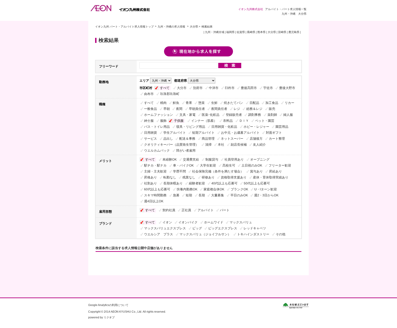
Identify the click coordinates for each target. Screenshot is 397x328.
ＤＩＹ (244, 120)
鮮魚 (176, 103)
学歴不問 (179, 171)
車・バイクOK (183, 165)
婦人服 (288, 115)
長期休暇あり (173, 183)
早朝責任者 (197, 109)
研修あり (208, 177)
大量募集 (217, 195)
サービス (150, 138)
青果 (189, 103)
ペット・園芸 (264, 120)
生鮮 (214, 103)
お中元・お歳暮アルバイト (240, 132)
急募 (176, 195)
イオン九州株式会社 (123, 8)
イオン (167, 222)
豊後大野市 (287, 88)
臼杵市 (230, 88)
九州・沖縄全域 (214, 32)
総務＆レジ (254, 109)
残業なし (188, 177)
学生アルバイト (174, 132)
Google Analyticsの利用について (108, 305)
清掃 (208, 144)
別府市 (198, 88)
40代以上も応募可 (224, 183)
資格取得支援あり (234, 177)
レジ (237, 109)
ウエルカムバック (157, 150)
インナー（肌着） (204, 120)
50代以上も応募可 (257, 183)
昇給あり (275, 171)
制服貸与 (211, 159)
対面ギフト (274, 132)
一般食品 (150, 109)
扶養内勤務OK (187, 189)
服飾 (163, 120)
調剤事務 (254, 115)
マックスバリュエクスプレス (165, 228)
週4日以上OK (153, 201)
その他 (280, 234)
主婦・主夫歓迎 (155, 171)
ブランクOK (239, 189)
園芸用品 (281, 126)
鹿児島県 (293, 32)
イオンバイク (188, 222)
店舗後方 (256, 138)
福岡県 (230, 32)
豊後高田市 (249, 88)
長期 (201, 195)
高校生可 (228, 165)
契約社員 (168, 210)
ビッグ (197, 228)
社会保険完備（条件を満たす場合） (218, 171)
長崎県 (251, 32)
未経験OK (169, 159)
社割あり (150, 183)
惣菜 (201, 103)
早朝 (166, 109)
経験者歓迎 (197, 183)
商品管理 (208, 138)
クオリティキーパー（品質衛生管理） (171, 144)
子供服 (179, 120)
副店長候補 (239, 144)
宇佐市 (268, 88)
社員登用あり (234, 159)
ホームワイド (213, 222)
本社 (221, 144)
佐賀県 (241, 32)
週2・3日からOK (266, 195)
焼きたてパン (233, 103)
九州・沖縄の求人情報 (172, 26)
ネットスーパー (232, 138)
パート (225, 210)
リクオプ (109, 317)
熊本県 (261, 32)
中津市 (213, 88)
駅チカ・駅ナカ (155, 165)
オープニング (259, 159)
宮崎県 (282, 32)
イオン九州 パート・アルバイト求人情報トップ (124, 26)
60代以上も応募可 (157, 189)
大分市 (182, 88)
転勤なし (169, 177)
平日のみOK (239, 195)
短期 (189, 195)
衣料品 (228, 120)
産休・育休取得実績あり (270, 177)
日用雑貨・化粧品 (224, 126)
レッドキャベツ (255, 228)
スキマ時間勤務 (155, 195)
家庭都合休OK (214, 189)
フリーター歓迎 (280, 165)
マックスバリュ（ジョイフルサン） (205, 234)
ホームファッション (158, 115)
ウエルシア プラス (158, 234)
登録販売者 (234, 115)
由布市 (149, 94)
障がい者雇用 (186, 150)
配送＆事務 (187, 138)
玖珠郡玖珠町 (169, 94)
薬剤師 (272, 115)
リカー (289, 103)
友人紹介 (259, 144)
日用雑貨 (150, 132)
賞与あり (256, 171)
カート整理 (277, 138)
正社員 (186, 210)
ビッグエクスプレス (222, 228)
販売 (272, 109)
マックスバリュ (241, 222)
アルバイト (206, 210)
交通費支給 (191, 159)
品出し (168, 138)
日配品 (254, 103)
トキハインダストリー (253, 234)
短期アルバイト (203, 132)
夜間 (179, 109)
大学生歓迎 (208, 165)
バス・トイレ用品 (157, 126)
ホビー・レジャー (256, 126)
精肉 (163, 103)
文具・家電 (187, 115)
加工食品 (271, 103)
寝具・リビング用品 (190, 126)
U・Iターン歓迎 (265, 189)
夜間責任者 (219, 109)
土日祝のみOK (251, 165)
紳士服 (149, 120)
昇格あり (150, 177)
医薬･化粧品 (210, 115)
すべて (165, 88)
